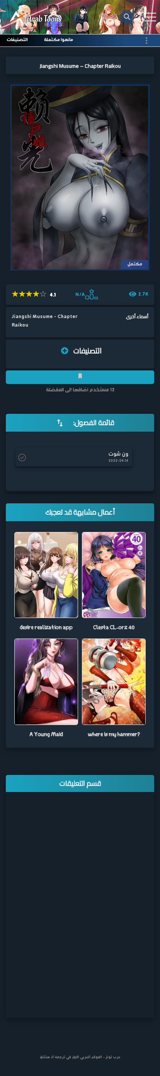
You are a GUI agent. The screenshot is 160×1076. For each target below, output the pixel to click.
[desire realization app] (46, 574)
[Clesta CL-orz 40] (114, 574)
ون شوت (118, 454)
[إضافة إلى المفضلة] (80, 377)
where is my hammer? (114, 734)
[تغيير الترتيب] (59, 423)
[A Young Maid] (46, 681)
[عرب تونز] (35, 17)
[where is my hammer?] (114, 681)
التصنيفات (17, 40)
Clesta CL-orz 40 (113, 627)
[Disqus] (80, 910)
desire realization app (46, 627)
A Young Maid (46, 734)
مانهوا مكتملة (58, 40)
